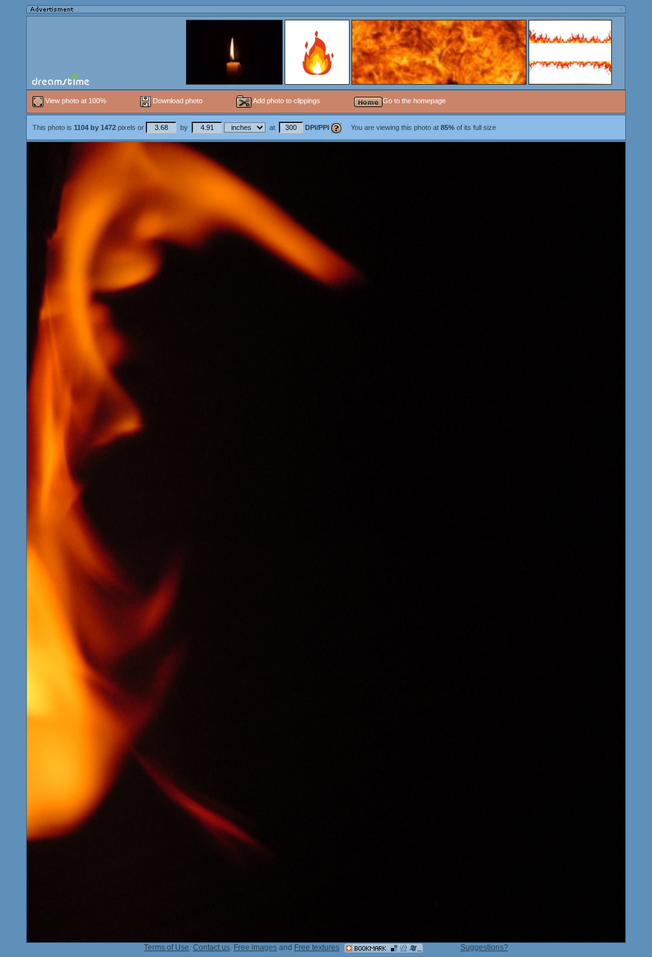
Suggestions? (484, 947)
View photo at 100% (75, 100)
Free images (255, 947)
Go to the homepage (414, 100)
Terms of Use (166, 947)
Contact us (211, 947)
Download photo (176, 100)
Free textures (316, 947)
